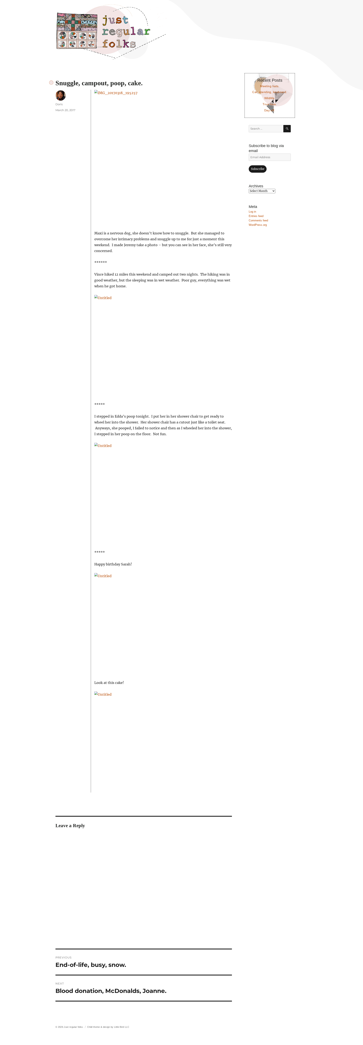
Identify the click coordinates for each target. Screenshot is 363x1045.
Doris (59, 104)
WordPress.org (258, 224)
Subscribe (257, 169)
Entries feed (256, 216)
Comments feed (258, 220)
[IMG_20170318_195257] (163, 157)
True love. (270, 104)
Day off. (269, 110)
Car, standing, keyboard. (269, 92)
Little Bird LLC (121, 1027)
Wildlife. (269, 98)
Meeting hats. (269, 86)
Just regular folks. (73, 1027)
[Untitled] (163, 345)
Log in (252, 211)
